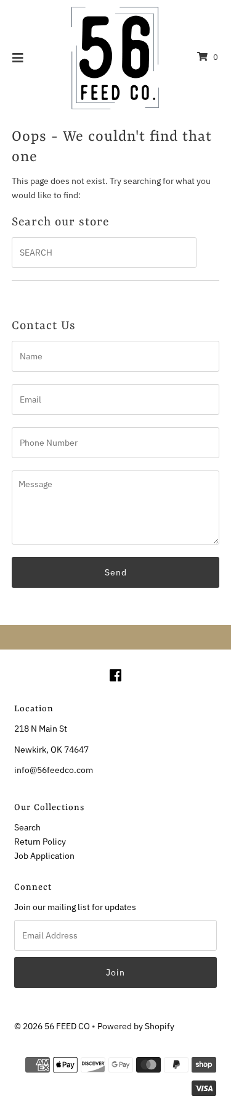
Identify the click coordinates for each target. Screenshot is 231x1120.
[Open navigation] (18, 57)
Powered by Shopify (135, 1026)
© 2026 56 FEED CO (52, 1026)
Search (27, 827)
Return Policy (40, 841)
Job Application (44, 855)
